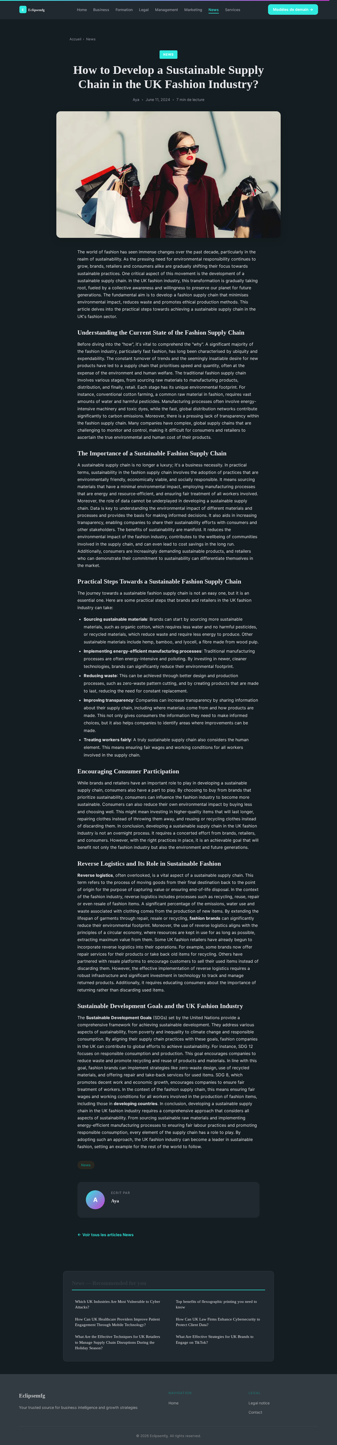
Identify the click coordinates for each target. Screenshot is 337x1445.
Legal (144, 9)
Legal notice (259, 1403)
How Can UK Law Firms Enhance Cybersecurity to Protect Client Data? (218, 1322)
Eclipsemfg (32, 1396)
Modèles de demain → (293, 9)
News (214, 9)
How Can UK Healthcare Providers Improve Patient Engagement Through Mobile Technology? (117, 1322)
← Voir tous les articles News (105, 1234)
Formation (124, 9)
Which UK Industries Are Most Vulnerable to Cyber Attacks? (117, 1304)
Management (166, 9)
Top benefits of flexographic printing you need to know (216, 1304)
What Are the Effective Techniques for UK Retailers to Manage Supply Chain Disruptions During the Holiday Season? (117, 1342)
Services (232, 9)
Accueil (75, 39)
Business (101, 9)
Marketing (193, 9)
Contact (255, 1412)
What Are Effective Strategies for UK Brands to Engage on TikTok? (215, 1339)
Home (82, 9)
